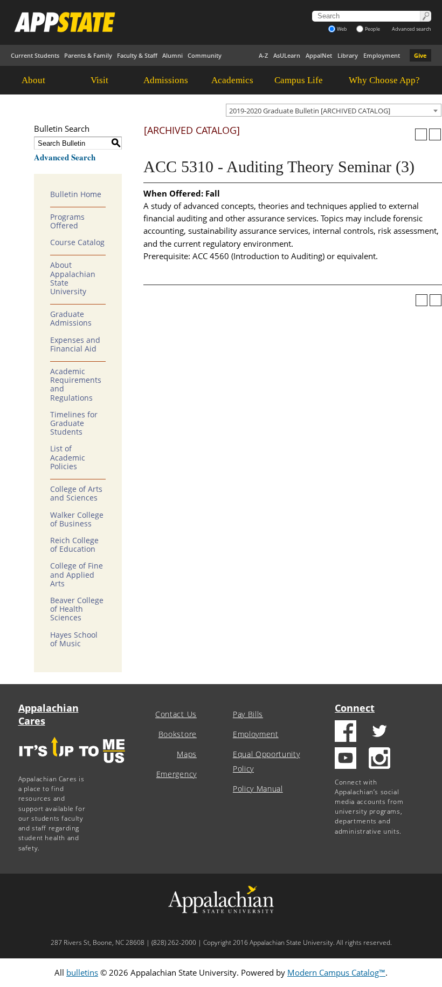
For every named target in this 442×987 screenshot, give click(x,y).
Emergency (176, 774)
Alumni (172, 55)
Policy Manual (258, 789)
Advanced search (411, 28)
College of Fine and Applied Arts (76, 574)
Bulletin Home (75, 194)
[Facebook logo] (345, 732)
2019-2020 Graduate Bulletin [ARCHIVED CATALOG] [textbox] (309, 111)
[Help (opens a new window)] (435, 134)
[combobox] (333, 110)
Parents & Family (88, 55)
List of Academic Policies (67, 457)
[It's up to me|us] (72, 766)
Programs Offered (67, 221)
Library (347, 55)
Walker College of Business (76, 519)
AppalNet (319, 55)
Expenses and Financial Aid (75, 344)
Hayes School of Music (74, 639)
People (372, 28)
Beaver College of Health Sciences (76, 609)
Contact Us (176, 714)
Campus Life (298, 80)
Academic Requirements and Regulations (75, 385)
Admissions (165, 80)
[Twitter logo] (379, 732)
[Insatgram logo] (379, 759)
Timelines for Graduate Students (74, 423)
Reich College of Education (74, 545)
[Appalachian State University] (144, 22)
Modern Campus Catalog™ (336, 972)
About (33, 80)
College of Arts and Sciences (76, 493)
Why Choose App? (384, 80)
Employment (381, 55)
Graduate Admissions (71, 318)
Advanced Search (64, 157)
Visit (99, 80)
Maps (187, 754)
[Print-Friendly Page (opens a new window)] (421, 134)
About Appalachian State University (72, 278)
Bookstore (177, 734)
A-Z (263, 55)
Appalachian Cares (48, 714)
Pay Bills (248, 714)
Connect (355, 707)
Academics (232, 80)
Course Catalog (77, 242)
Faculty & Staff (137, 55)
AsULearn (286, 55)
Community (205, 55)
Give (420, 55)
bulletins (82, 972)
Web (342, 28)
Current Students (35, 55)
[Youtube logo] (345, 759)
